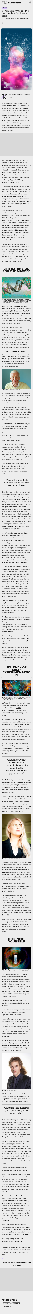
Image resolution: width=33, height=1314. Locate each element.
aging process (17, 225)
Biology (15, 1303)
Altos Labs (5, 220)
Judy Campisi (10, 1144)
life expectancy (12, 106)
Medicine (6, 1307)
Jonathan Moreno (8, 617)
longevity (21, 204)
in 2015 (18, 708)
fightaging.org (18, 230)
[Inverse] (14, 2)
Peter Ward (7, 23)
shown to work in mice (9, 526)
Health (5, 1303)
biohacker (5, 196)
